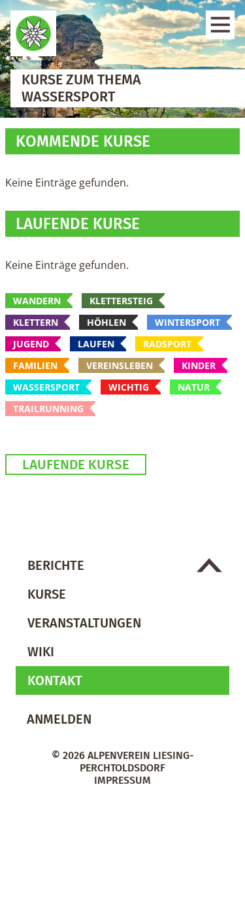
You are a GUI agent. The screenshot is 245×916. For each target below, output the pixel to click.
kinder (199, 365)
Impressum (122, 780)
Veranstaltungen (84, 623)
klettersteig (121, 300)
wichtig (128, 387)
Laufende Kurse (75, 465)
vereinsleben (119, 365)
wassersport (46, 387)
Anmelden (59, 719)
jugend (31, 344)
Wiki (40, 652)
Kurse (46, 594)
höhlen (106, 322)
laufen (96, 344)
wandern (37, 300)
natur (194, 387)
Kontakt (54, 680)
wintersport (187, 322)
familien (35, 365)
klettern (35, 322)
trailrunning (48, 408)
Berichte (55, 565)
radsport (167, 344)
